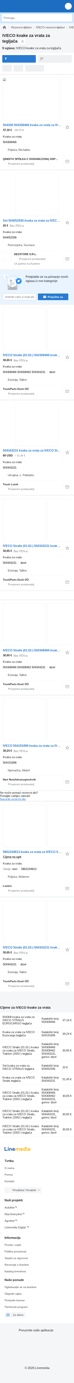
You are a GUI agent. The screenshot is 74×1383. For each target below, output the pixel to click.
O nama (9, 1168)
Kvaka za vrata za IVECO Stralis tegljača (18, 1079)
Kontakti (9, 1181)
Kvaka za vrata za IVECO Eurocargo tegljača (18, 1033)
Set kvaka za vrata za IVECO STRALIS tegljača (18, 1067)
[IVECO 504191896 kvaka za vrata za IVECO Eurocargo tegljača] (37, 720)
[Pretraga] (68, 18)
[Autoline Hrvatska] (24, 6)
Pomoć (9, 1174)
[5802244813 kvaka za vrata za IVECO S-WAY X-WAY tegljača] (37, 826)
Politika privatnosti (15, 1251)
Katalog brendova (15, 1271)
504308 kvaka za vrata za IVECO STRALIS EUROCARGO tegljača (18, 1020)
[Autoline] (4, 27)
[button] (68, 6)
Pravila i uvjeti (13, 1244)
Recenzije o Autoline (17, 1264)
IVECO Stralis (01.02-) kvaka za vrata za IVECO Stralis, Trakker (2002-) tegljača (20, 1050)
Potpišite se (55, 296)
